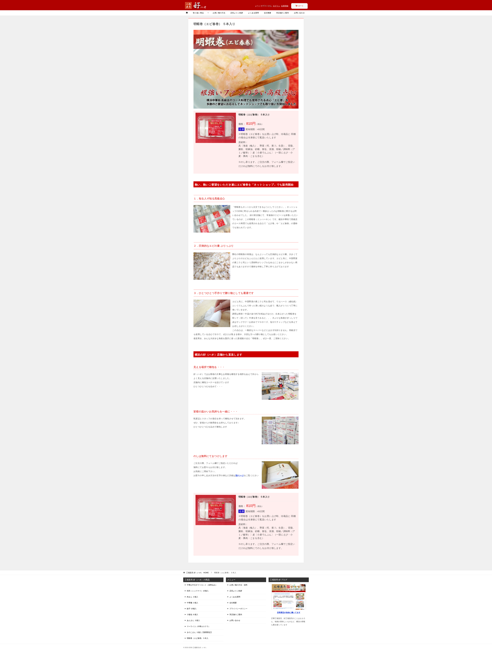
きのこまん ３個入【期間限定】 (199, 632)
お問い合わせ (299, 13)
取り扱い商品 (198, 13)
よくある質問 (253, 13)
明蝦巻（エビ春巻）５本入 (197, 638)
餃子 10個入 (192, 609)
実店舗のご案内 (282, 13)
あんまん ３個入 (193, 620)
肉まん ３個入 (192, 597)
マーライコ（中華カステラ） (198, 626)
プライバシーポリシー (238, 609)
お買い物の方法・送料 (238, 585)
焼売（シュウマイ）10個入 (198, 591)
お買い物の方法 (219, 13)
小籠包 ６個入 (192, 614)
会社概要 (267, 13)
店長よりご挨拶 (236, 13)
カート (301, 6)
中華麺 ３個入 (192, 603)
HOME (197, 573)
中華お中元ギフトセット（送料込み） (202, 585)
